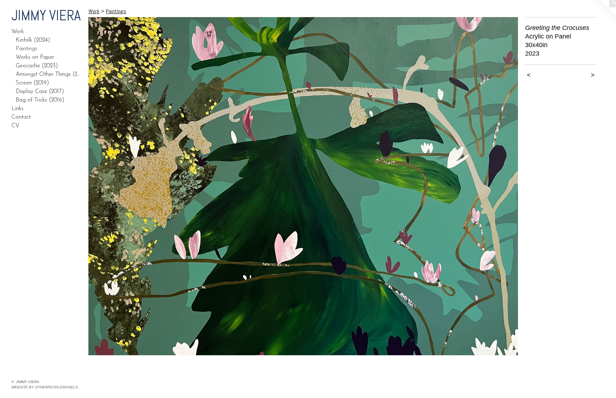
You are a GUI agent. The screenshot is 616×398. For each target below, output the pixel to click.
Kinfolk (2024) (33, 40)
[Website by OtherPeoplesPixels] (601, 14)
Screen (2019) (32, 83)
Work (17, 32)
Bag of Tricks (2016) (40, 100)
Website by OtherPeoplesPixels (44, 387)
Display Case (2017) (40, 91)
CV (15, 126)
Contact (21, 117)
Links (17, 109)
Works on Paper (35, 57)
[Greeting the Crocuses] (303, 186)
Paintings (26, 49)
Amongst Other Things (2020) (49, 74)
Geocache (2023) (37, 66)
